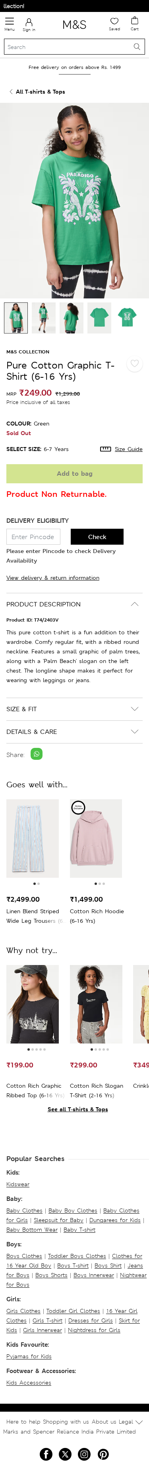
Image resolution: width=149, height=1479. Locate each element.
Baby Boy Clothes (72, 1210)
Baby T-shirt (79, 1229)
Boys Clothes (24, 1255)
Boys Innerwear (94, 1275)
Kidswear (17, 1184)
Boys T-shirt (73, 1265)
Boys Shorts (51, 1275)
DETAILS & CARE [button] (31, 732)
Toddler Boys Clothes (77, 1255)
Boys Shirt (108, 1265)
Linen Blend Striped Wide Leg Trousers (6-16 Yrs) (35, 917)
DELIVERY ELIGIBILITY (37, 520)
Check (97, 537)
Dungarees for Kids (115, 1220)
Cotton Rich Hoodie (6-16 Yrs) (97, 916)
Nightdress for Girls (94, 1330)
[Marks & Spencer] (74, 30)
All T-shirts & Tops (40, 91)
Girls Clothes (23, 1310)
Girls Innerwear (42, 1330)
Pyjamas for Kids (29, 1356)
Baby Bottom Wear (32, 1229)
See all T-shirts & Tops (78, 1109)
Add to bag (75, 473)
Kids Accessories (28, 1382)
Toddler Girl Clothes (73, 1310)
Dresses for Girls (90, 1320)
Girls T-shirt (47, 1320)
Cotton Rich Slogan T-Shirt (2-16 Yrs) (96, 1090)
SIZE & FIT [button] (21, 709)
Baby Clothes (24, 1210)
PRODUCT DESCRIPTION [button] (43, 604)
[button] (35, 884)
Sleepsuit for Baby (58, 1220)
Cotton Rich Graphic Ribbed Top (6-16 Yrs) (35, 1090)
